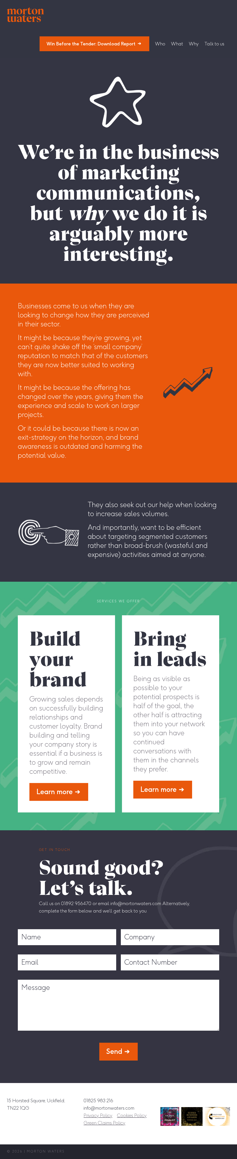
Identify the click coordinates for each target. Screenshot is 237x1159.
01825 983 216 (98, 1100)
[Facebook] (194, 1100)
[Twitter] (215, 1100)
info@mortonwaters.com (109, 1108)
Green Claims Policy (104, 1123)
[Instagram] (184, 1100)
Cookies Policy (132, 1115)
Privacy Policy (98, 1115)
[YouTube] (226, 1100)
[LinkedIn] (205, 1100)
